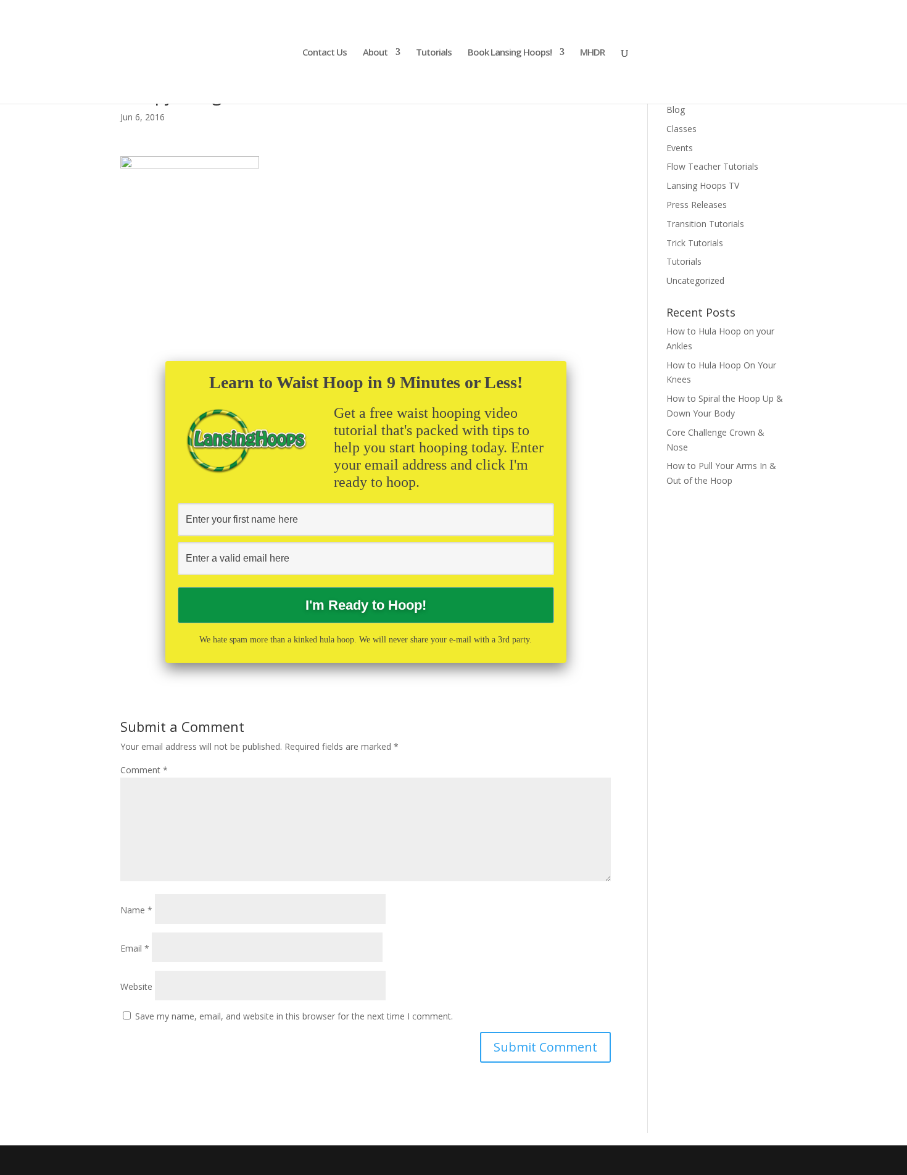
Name (136, 910)
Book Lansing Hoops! (510, 53)
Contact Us (324, 53)
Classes (681, 129)
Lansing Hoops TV (702, 185)
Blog (675, 109)
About (375, 53)
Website (136, 986)
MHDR (592, 53)
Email (134, 948)
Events (679, 148)
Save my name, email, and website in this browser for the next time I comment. (294, 1016)
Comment (144, 770)
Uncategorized (695, 280)
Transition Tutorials (705, 224)
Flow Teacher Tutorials (712, 166)
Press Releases (696, 204)
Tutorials (434, 53)
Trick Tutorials (694, 243)
